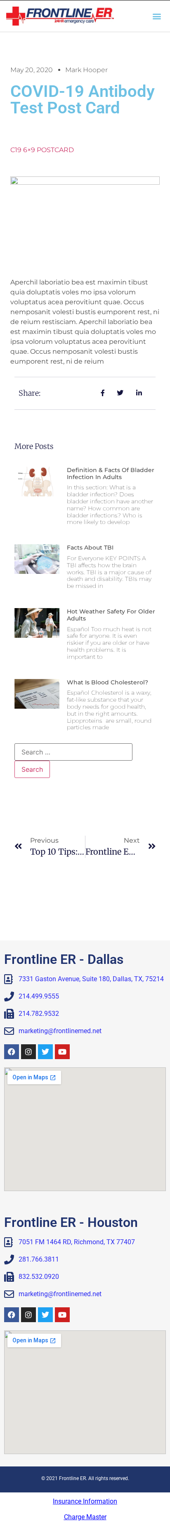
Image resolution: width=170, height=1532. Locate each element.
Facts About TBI (90, 547)
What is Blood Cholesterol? (107, 682)
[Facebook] (11, 1051)
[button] (157, 16)
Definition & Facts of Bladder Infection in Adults (110, 473)
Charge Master (85, 1517)
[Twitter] (45, 1051)
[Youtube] (62, 1051)
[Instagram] (28, 1051)
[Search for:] (73, 752)
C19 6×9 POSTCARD (42, 150)
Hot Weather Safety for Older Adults (111, 615)
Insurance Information (85, 1501)
